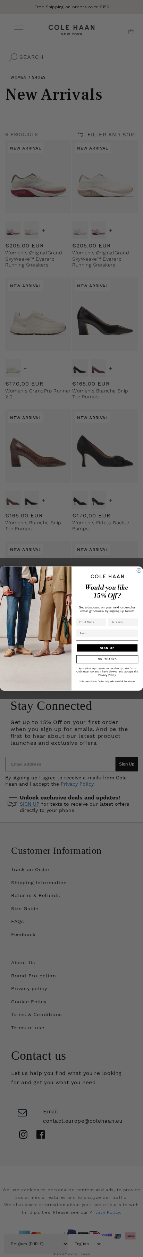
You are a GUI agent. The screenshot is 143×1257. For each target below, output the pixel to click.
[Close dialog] (139, 570)
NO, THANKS (107, 659)
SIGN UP (107, 647)
